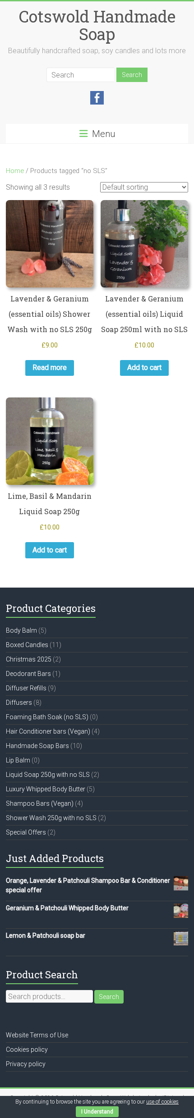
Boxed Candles (27, 644)
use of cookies (162, 1102)
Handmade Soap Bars (37, 745)
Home (15, 171)
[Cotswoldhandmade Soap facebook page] (97, 95)
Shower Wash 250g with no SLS (51, 817)
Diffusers (19, 702)
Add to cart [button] (144, 367)
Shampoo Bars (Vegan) (40, 803)
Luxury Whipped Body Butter (45, 789)
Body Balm (21, 630)
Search (109, 996)
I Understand (97, 1112)
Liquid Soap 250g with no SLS (48, 774)
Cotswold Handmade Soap (97, 25)
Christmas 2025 (28, 659)
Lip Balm (18, 760)
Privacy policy (26, 1064)
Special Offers (26, 832)
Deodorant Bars (28, 673)
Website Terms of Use (37, 1035)
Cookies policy (27, 1049)
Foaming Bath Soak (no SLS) (47, 717)
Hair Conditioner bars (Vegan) (48, 731)
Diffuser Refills (26, 688)
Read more (49, 367)
